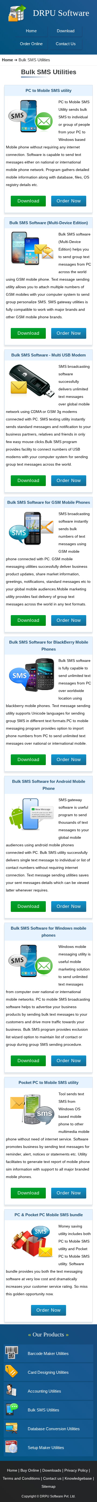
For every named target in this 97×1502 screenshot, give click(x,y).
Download (28, 201)
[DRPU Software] (17, 21)
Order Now (69, 201)
